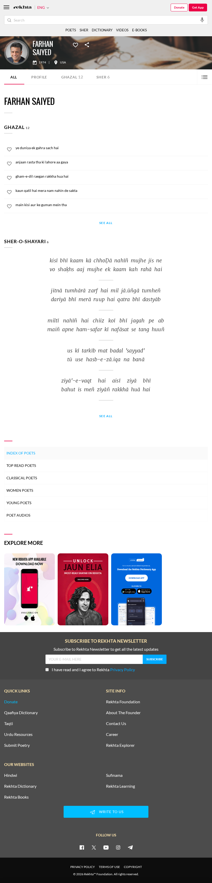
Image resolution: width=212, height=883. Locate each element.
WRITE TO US (111, 811)
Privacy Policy (122, 669)
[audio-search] (202, 20)
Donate (179, 7)
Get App (198, 7)
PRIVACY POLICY (82, 867)
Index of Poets (20, 453)
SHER (84, 30)
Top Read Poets (21, 465)
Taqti (8, 723)
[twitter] (94, 847)
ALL (13, 77)
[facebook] (82, 847)
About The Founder (123, 713)
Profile (39, 77)
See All (105, 223)
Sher (103, 76)
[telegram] (130, 847)
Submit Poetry (17, 745)
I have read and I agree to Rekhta (93, 669)
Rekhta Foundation (123, 702)
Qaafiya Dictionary (21, 713)
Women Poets (19, 490)
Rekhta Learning (120, 786)
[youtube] (106, 847)
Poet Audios (18, 515)
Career (112, 734)
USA (63, 62)
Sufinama (114, 775)
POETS (70, 30)
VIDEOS (122, 30)
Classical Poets (21, 478)
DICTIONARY (102, 30)
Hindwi (10, 775)
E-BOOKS (139, 30)
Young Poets (18, 503)
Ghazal (72, 76)
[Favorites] (75, 44)
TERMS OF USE (109, 867)
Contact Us (116, 723)
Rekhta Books (16, 797)
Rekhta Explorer (120, 745)
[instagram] (118, 847)
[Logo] (22, 8)
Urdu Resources (18, 734)
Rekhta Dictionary (20, 786)
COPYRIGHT (133, 867)
